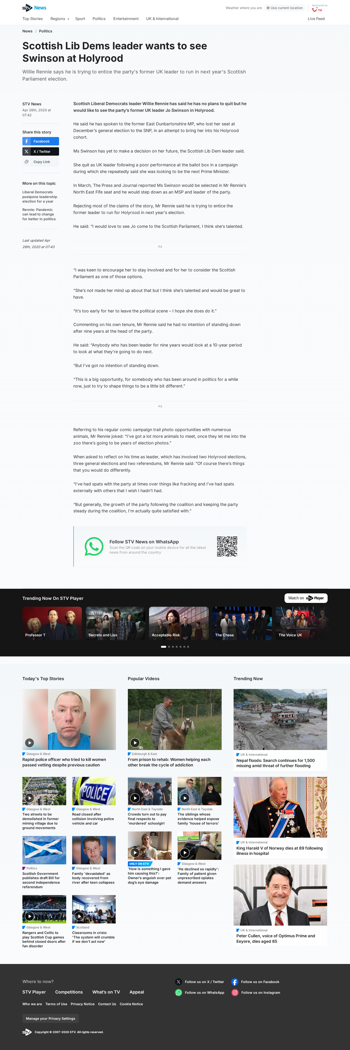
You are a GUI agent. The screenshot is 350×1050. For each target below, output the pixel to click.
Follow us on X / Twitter (204, 982)
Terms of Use (56, 1004)
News (27, 31)
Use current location (287, 8)
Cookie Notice (131, 1004)
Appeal (137, 991)
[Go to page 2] (169, 647)
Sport (80, 18)
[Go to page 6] (184, 647)
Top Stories (32, 18)
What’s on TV (106, 991)
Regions (57, 18)
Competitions (69, 991)
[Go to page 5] (180, 647)
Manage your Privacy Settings (50, 1018)
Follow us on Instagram (260, 992)
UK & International (162, 18)
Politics (99, 18)
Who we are (32, 1004)
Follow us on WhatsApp (204, 992)
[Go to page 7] (188, 647)
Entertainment (126, 18)
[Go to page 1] (163, 647)
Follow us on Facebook (260, 982)
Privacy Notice (83, 1004)
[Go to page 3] (173, 647)
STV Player (34, 991)
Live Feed (316, 18)
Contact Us (107, 1004)
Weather (232, 8)
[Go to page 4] (177, 647)
